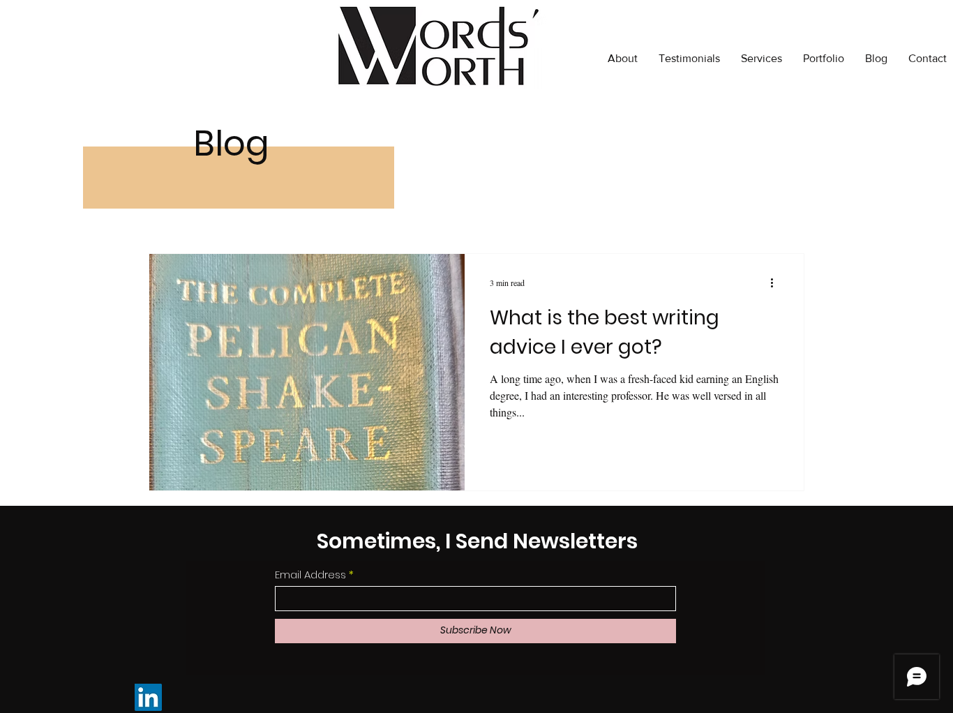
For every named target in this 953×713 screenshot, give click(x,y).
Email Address (310, 574)
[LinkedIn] (148, 697)
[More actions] (776, 282)
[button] (824, 58)
